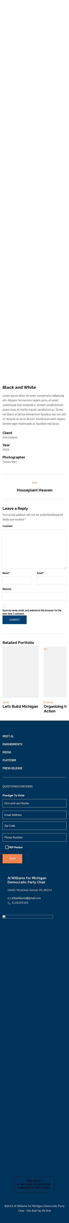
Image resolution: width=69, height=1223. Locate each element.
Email (40, 573)
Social (6, 702)
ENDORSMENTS (12, 744)
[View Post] (21, 672)
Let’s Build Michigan (20, 706)
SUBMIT (14, 619)
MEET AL (8, 736)
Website (7, 589)
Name (6, 573)
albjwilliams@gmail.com (26, 898)
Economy (48, 702)
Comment (8, 526)
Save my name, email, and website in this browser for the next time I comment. (32, 612)
